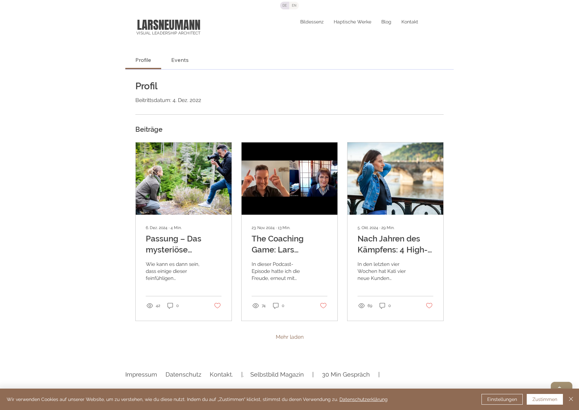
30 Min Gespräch (346, 374)
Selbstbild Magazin (277, 374)
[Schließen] (571, 399)
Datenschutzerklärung (363, 399)
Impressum (141, 374)
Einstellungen (502, 399)
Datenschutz (183, 374)
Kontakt (221, 374)
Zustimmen (544, 399)
